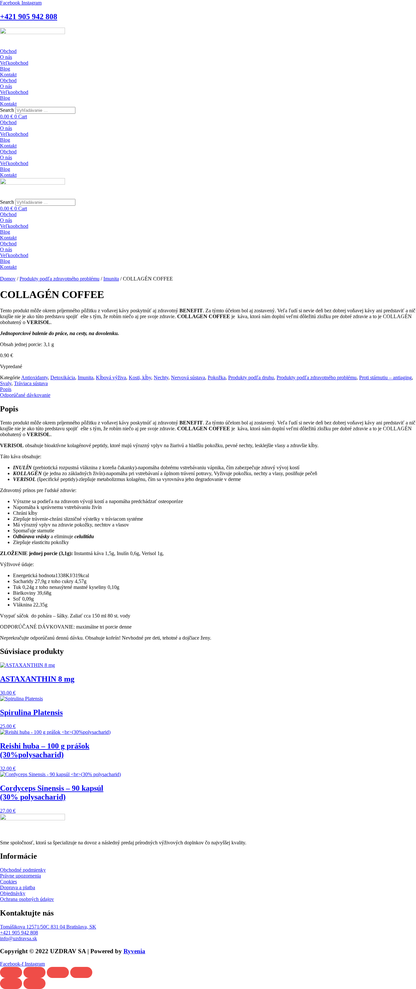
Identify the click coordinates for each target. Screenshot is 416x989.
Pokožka (217, 377)
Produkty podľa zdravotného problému (59, 278)
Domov (8, 278)
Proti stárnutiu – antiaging (385, 377)
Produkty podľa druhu (251, 377)
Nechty (161, 377)
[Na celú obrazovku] (34, 972)
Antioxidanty (34, 377)
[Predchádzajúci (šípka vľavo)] (11, 983)
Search (7, 110)
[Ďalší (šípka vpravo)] (34, 983)
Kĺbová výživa (111, 377)
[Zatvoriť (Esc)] (81, 972)
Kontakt (8, 74)
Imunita (111, 278)
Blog (5, 69)
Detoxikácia (62, 377)
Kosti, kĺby (140, 377)
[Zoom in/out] (11, 972)
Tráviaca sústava (31, 383)
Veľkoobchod (14, 63)
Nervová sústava (188, 377)
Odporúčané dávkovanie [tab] (25, 395)
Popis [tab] (5, 389)
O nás (6, 57)
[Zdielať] (58, 972)
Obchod (8, 51)
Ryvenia (134, 951)
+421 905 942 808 (28, 16)
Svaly (5, 383)
